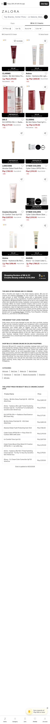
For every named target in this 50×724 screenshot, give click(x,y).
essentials (19, 295)
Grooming (42, 374)
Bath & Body (33, 371)
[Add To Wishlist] (22, 73)
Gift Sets (6, 378)
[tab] (12, 23)
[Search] (46, 17)
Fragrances (7, 374)
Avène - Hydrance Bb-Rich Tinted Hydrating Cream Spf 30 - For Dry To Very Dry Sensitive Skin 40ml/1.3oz (18, 452)
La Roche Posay (18, 312)
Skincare (5, 371)
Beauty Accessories (29, 374)
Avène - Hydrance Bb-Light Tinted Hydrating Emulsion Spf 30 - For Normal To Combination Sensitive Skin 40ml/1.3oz (18, 408)
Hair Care (17, 374)
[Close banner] (2, 4)
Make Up (23, 371)
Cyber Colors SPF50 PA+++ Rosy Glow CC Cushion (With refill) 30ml (18, 433)
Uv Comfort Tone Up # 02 (12, 439)
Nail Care (14, 371)
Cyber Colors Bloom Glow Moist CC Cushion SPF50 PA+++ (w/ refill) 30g (18, 445)
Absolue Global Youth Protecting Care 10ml (18, 428)
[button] (25, 4)
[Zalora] (25, 11)
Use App (44, 4)
